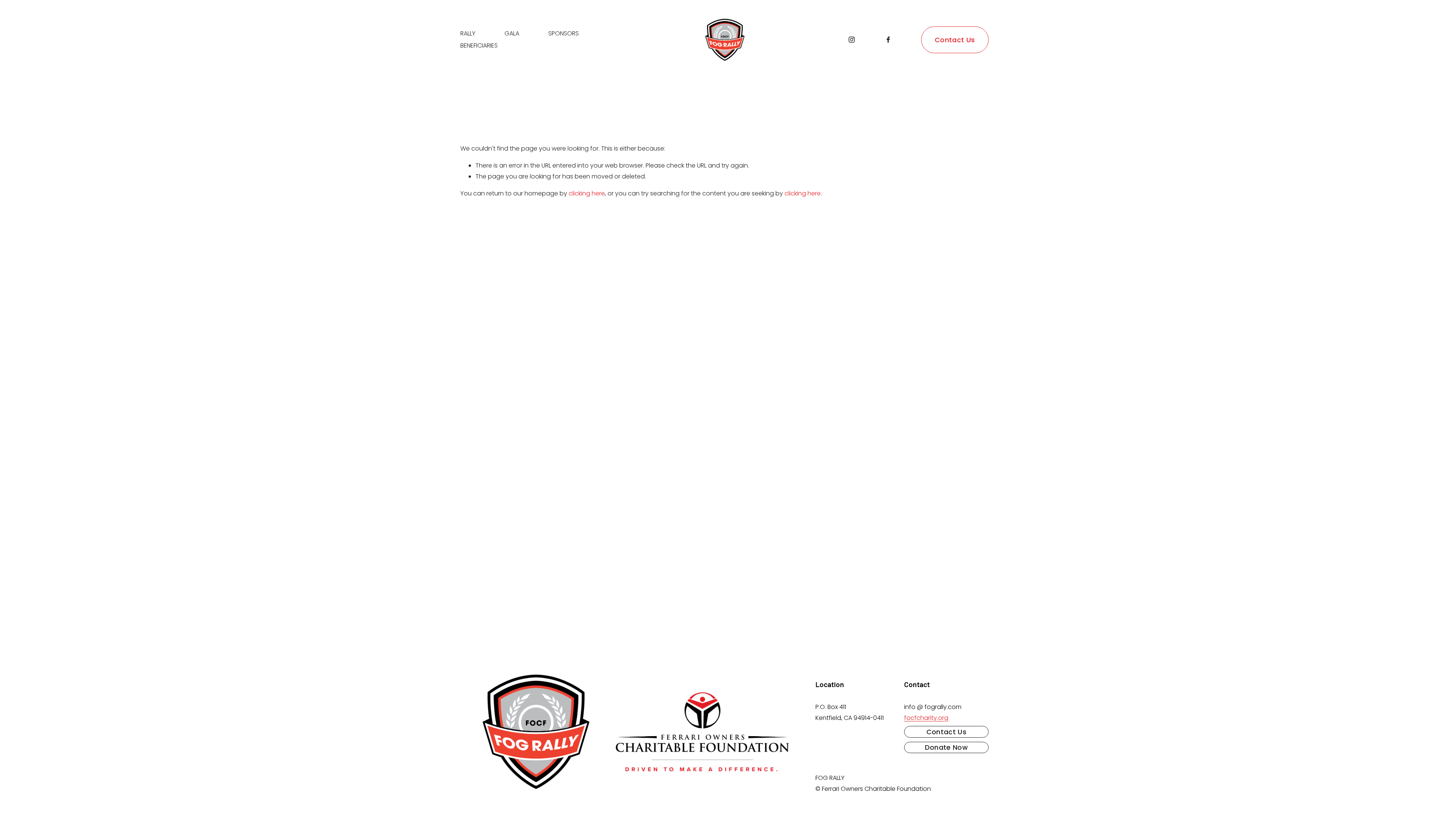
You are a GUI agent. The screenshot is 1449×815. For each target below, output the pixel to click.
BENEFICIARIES (479, 45)
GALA (512, 33)
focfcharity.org (926, 718)
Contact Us (955, 40)
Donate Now (946, 747)
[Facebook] (888, 39)
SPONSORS (563, 33)
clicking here (587, 193)
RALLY (467, 33)
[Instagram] (851, 39)
